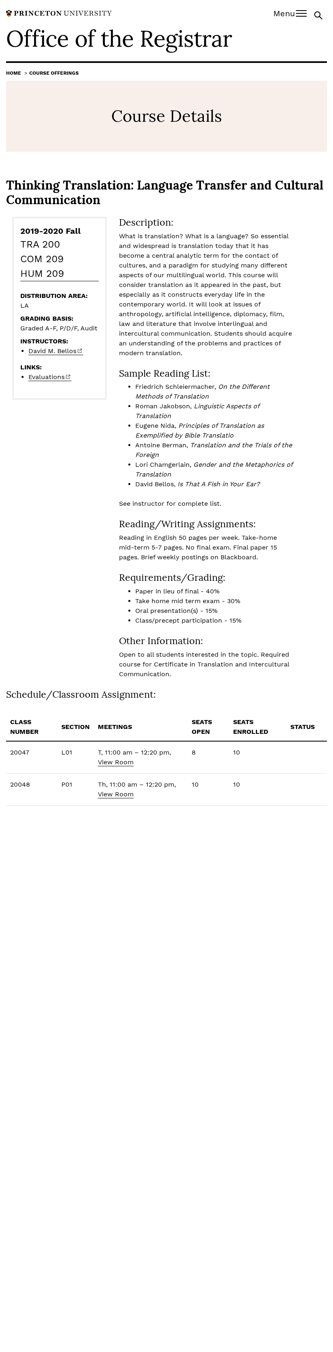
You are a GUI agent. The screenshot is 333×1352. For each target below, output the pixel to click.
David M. (52, 351)
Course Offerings (54, 73)
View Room (116, 762)
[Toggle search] (319, 15)
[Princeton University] (59, 13)
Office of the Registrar (119, 38)
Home (13, 73)
